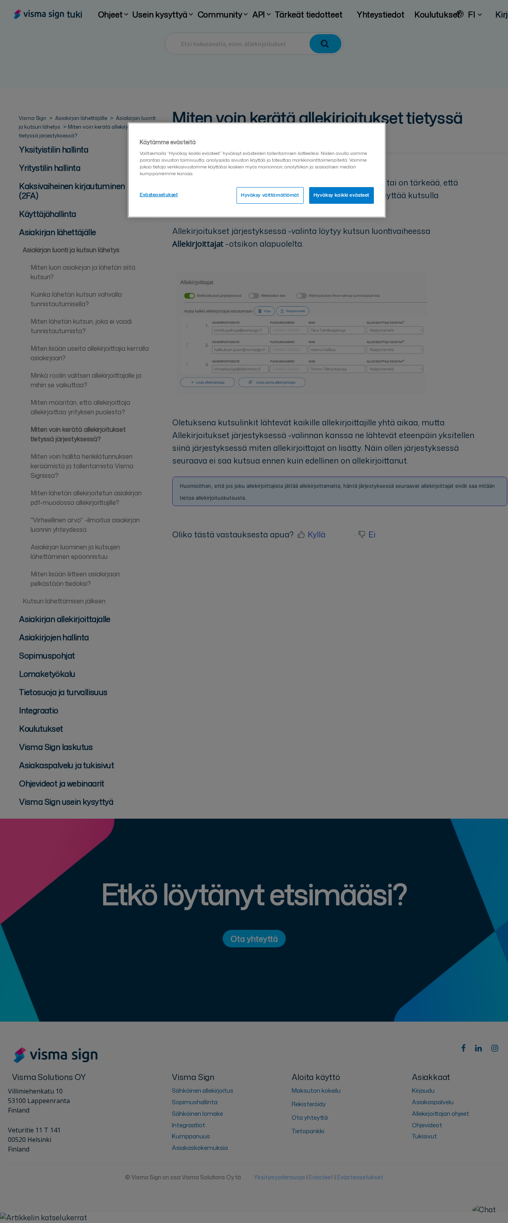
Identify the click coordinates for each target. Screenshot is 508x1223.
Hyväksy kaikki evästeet (341, 195)
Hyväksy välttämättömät (270, 195)
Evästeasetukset (159, 194)
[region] (257, 170)
